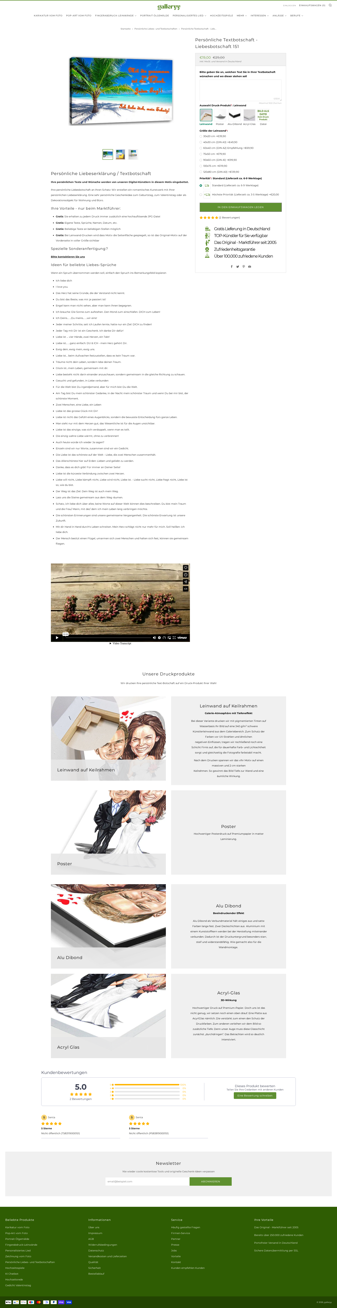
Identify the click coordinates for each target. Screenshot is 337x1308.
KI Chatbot (11, 1273)
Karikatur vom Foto (48, 15)
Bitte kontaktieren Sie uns (68, 256)
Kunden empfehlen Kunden (188, 1268)
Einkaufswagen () (312, 5)
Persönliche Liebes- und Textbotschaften (155, 28)
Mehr (240, 15)
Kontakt (176, 1262)
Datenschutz (96, 1250)
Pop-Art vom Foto (78, 15)
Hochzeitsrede (14, 1279)
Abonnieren (210, 1181)
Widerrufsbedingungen (102, 1244)
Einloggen (289, 5)
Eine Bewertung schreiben (254, 1095)
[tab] (108, 154)
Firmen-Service (180, 1233)
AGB (91, 1239)
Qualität (93, 1262)
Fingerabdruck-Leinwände (114, 15)
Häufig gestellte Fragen (185, 1227)
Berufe (295, 15)
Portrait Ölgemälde (154, 15)
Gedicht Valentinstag (18, 1285)
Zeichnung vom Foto (18, 1256)
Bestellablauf (96, 1273)
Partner (175, 1239)
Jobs (174, 1250)
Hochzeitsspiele (221, 15)
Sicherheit (94, 1268)
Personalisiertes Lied (188, 15)
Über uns (93, 1227)
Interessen (258, 15)
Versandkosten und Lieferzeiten (107, 1256)
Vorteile (176, 1256)
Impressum (95, 1233)
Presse (175, 1244)
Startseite (126, 28)
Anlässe (278, 15)
